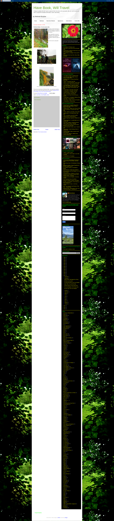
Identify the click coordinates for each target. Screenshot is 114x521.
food (64, 386)
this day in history (66, 490)
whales (64, 499)
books (64, 336)
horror (64, 408)
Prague (64, 464)
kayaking (64, 418)
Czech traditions (66, 369)
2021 (64, 264)
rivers (64, 472)
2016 (64, 272)
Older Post (57, 129)
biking (64, 329)
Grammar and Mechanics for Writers (69, 392)
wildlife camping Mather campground (69, 503)
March (66, 300)
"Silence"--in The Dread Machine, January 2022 (71, 82)
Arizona (64, 320)
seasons (64, 477)
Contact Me (77, 20)
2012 (64, 307)
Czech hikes (38, 94)
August (66, 293)
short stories (65, 480)
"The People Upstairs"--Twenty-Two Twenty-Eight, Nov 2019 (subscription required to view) (71, 86)
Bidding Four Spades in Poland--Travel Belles (71, 180)
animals (64, 316)
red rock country (66, 471)
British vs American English (68, 340)
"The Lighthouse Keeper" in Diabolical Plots (70, 75)
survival (64, 489)
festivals (64, 383)
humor (64, 412)
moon (64, 434)
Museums (65, 438)
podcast (64, 460)
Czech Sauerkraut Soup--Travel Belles (69, 179)
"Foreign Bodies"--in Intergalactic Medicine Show (71, 97)
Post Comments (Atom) (42, 131)
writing (64, 505)
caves (64, 350)
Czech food (65, 363)
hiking (64, 401)
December (66, 276)
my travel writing (66, 443)
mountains (65, 435)
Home (35, 20)
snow (64, 484)
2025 (64, 258)
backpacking (65, 328)
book (64, 332)
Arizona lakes (65, 323)
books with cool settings (67, 337)
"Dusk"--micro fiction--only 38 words (69, 93)
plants (64, 459)
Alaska (64, 314)
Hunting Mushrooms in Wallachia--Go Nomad (71, 173)
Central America (66, 352)
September (67, 291)
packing (64, 455)
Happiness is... (65, 400)
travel (64, 493)
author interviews (66, 327)
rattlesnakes (65, 467)
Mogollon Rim (65, 433)
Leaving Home (65, 421)
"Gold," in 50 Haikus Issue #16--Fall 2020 (70, 115)
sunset (64, 488)
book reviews (65, 335)
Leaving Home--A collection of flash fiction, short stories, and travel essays (71, 51)
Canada (64, 348)
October (66, 290)
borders (64, 339)
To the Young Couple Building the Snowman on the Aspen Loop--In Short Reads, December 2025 (71, 161)
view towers (65, 497)
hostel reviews (65, 409)
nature (48, 94)
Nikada (59, 517)
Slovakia (64, 482)
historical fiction (66, 404)
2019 (64, 267)
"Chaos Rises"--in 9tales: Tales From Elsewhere (71, 99)
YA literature (65, 507)
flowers (64, 384)
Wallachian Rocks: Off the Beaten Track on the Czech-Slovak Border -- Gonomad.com (71, 189)
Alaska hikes (65, 315)
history (64, 405)
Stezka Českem (66, 486)
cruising (64, 361)
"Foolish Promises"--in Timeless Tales (69, 92)
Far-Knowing (65, 382)
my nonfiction (65, 442)
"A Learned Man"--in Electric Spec (69, 101)
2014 (64, 275)
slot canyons (65, 481)
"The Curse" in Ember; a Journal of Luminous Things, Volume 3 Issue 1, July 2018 (71, 123)
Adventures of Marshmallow (68, 312)
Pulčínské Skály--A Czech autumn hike (71, 285)
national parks (65, 448)
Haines (64, 399)
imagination (65, 413)
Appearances (60, 20)
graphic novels (65, 396)
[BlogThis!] (51, 93)
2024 (64, 260)
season (64, 476)
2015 (64, 273)
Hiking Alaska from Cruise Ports (68, 403)
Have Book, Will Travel (51, 8)
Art (63, 324)
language (64, 420)
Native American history (67, 450)
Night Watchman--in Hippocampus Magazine (71, 169)
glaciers (64, 391)
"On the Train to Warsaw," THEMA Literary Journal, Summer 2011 (70, 134)
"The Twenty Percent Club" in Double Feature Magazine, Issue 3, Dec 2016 (71, 125)
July (65, 294)
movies (64, 437)
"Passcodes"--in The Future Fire (68, 98)
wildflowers (65, 501)
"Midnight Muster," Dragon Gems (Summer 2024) (71, 108)
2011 (64, 308)
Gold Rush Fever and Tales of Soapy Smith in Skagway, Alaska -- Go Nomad (71, 175)
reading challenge (66, 468)
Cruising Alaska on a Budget (68, 362)
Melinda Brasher (72, 193)
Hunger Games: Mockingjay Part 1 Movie (71, 279)
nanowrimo (65, 446)
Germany (64, 390)
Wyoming (64, 506)
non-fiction (65, 454)
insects (64, 416)
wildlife (64, 502)
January (66, 303)
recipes (64, 469)
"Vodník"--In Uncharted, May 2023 (69, 81)
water (64, 498)
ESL (64, 375)
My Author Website (51, 20)
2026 (64, 257)
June (65, 296)
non (64, 452)
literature (64, 426)
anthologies (65, 318)
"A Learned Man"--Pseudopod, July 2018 (70, 91)
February (66, 302)
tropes (64, 494)
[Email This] (50, 93)
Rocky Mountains (66, 473)
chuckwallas (65, 356)
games (64, 387)
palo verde (65, 456)
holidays (64, 407)
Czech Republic (43, 94)
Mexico (64, 430)
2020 (64, 266)
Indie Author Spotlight (67, 414)
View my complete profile (66, 202)
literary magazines (66, 425)
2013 (64, 305)
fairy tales (65, 378)
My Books (42, 20)
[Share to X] (52, 93)
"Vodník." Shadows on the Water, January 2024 (71, 111)
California (64, 345)
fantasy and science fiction (68, 380)
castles (64, 349)
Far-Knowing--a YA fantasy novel (69, 47)
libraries (64, 422)
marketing (65, 429)
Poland (64, 463)
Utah (64, 495)
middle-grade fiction (66, 431)
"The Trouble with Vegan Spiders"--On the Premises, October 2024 (70, 77)
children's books (66, 354)
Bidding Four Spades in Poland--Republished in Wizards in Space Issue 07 (71, 166)
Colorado (64, 357)
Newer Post (36, 129)
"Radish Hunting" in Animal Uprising (69, 116)
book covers (65, 333)
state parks (65, 485)
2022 (64, 263)
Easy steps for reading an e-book (69, 249)
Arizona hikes (65, 322)
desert (64, 371)
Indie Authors (69, 20)
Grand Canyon (65, 395)
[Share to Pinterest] (54, 93)
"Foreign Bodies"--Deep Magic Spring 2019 (70, 89)
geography (65, 388)
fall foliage (65, 379)
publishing (65, 465)
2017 (64, 270)
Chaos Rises (65, 353)
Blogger (66, 517)
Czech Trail (65, 370)
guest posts (65, 397)
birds (64, 331)
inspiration (65, 417)
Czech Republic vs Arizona (68, 367)
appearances (65, 319)
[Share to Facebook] (53, 93)
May (65, 297)
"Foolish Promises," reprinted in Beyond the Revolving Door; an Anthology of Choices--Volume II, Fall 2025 (70, 106)
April (65, 299)
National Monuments (66, 447)
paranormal (65, 458)
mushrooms (65, 439)
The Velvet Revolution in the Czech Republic (72, 282)
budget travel (65, 341)
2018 (64, 269)
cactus (64, 344)
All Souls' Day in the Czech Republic (70, 288)
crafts (64, 358)
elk (63, 374)
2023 (64, 261)
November (66, 278)
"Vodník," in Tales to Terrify (68, 152)
